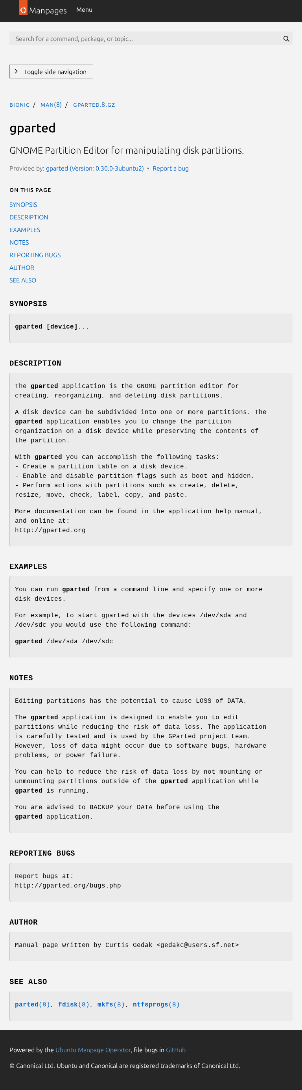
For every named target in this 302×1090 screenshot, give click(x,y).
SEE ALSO (22, 280)
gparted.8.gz (94, 104)
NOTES (19, 242)
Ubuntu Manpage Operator (93, 1049)
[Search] (286, 39)
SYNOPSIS (23, 204)
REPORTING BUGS (35, 254)
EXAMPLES (24, 229)
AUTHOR (21, 267)
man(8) (51, 104)
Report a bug (171, 168)
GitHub (176, 1049)
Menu (84, 9)
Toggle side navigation (54, 71)
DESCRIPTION (28, 217)
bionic (19, 104)
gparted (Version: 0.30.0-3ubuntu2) (95, 168)
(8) (32, 1004)
